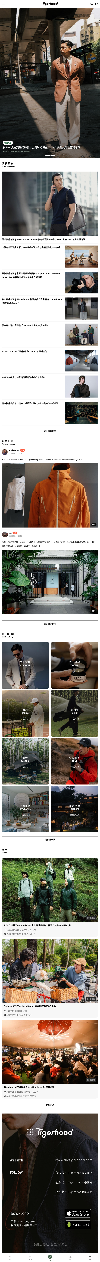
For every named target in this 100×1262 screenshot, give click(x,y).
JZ (10, 533)
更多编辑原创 (50, 431)
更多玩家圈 (50, 839)
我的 (90, 1259)
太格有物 (50, 4)
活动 (70, 1259)
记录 (50, 1260)
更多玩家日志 (50, 624)
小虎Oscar (14, 450)
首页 (10, 1259)
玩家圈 (30, 1259)
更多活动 (50, 1105)
